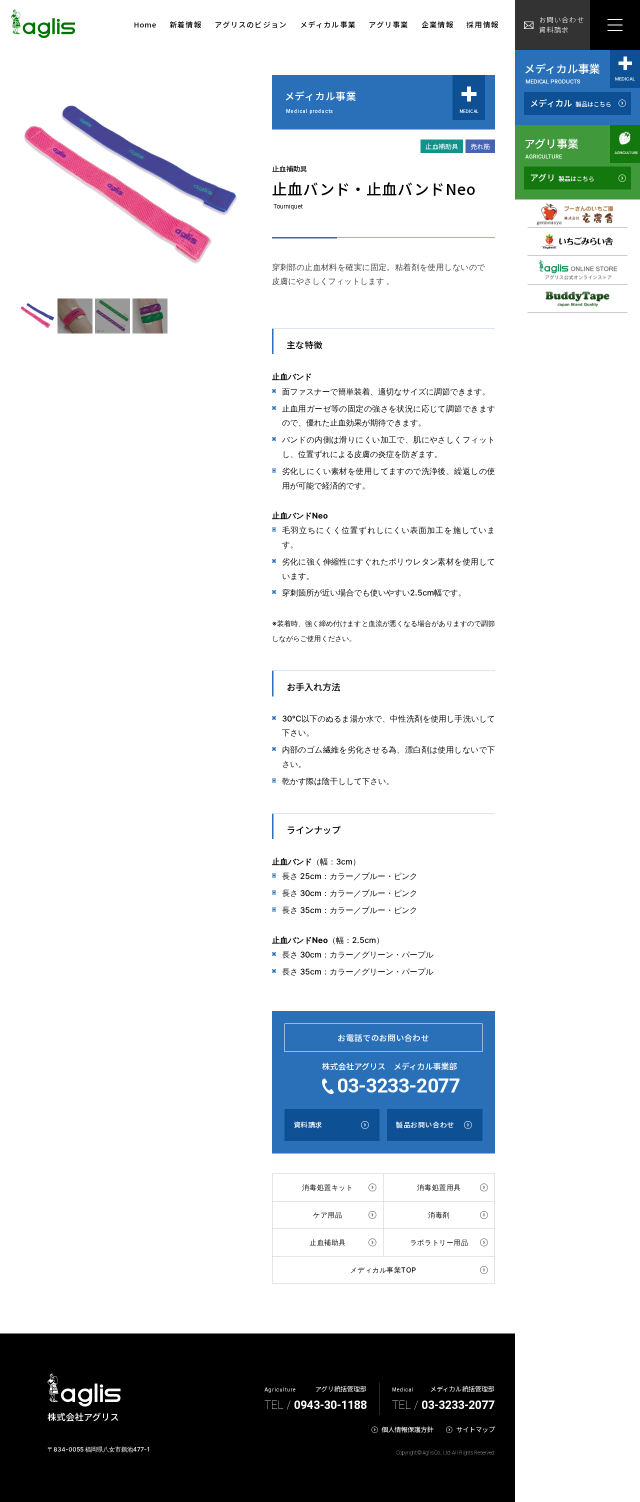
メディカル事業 (328, 24)
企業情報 (438, 24)
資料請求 (308, 1125)
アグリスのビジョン (250, 24)
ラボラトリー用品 (439, 1242)
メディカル (571, 102)
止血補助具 (328, 1242)
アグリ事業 (388, 24)
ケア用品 (327, 1214)
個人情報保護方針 (408, 1429)
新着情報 (186, 24)
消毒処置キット (327, 1187)
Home (145, 24)
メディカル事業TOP (383, 1270)
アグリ (562, 177)
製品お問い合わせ (425, 1125)
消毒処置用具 (438, 1187)
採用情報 (482, 24)
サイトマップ (475, 1429)
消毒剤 (439, 1214)
